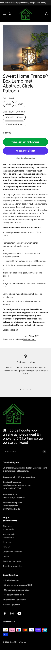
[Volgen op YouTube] (19, 613)
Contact (6, 556)
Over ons (7, 542)
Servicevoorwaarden (12, 561)
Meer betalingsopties (25, 158)
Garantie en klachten (12, 551)
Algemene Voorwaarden (9, 527)
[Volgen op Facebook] (5, 613)
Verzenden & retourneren (9, 535)
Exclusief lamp (29, 339)
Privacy (6, 547)
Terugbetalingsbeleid (12, 566)
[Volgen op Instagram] (12, 613)
